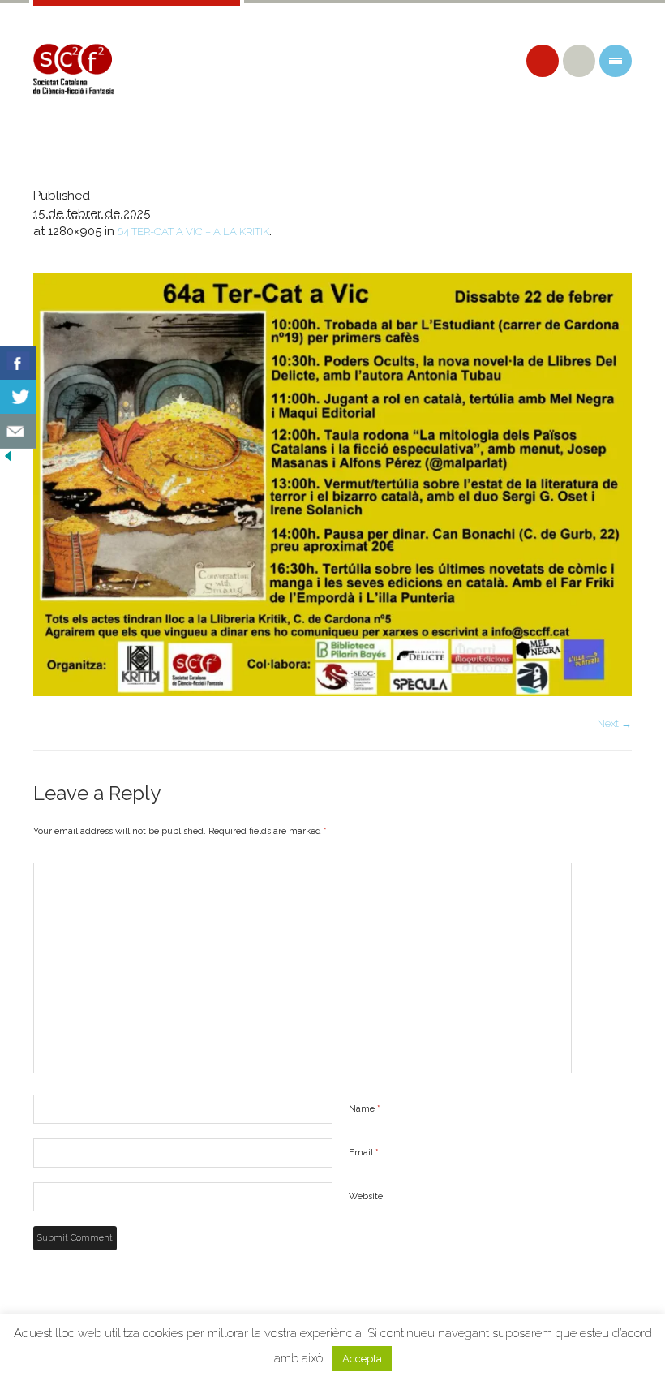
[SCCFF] (73, 69)
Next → (614, 723)
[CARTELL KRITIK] (332, 484)
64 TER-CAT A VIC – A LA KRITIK (193, 232)
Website (366, 1196)
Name (364, 1109)
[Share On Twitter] (18, 397)
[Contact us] (18, 431)
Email (364, 1152)
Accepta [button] (362, 1359)
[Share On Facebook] (18, 363)
